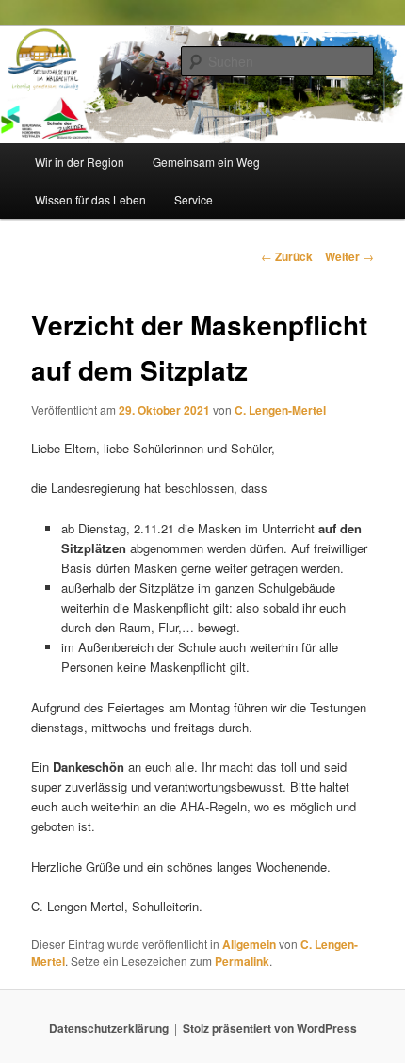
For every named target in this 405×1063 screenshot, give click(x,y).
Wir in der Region (79, 162)
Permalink (242, 961)
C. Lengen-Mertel (280, 409)
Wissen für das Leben (90, 199)
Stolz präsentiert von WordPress (270, 1028)
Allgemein (249, 944)
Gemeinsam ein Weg (206, 162)
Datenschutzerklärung (109, 1028)
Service (193, 199)
